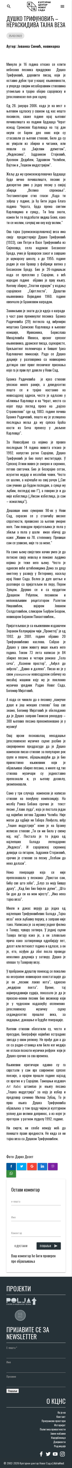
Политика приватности (53, 1429)
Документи (59, 1442)
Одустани (20, 1246)
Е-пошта (11, 1347)
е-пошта (15, 1201)
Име (13, 1217)
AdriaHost (59, 1463)
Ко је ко (62, 1412)
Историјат (60, 1425)
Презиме (11, 1376)
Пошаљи (49, 1246)
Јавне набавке (58, 1433)
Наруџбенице (58, 1437)
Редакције (60, 1446)
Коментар (16, 1233)
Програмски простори (54, 1421)
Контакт (61, 1416)
